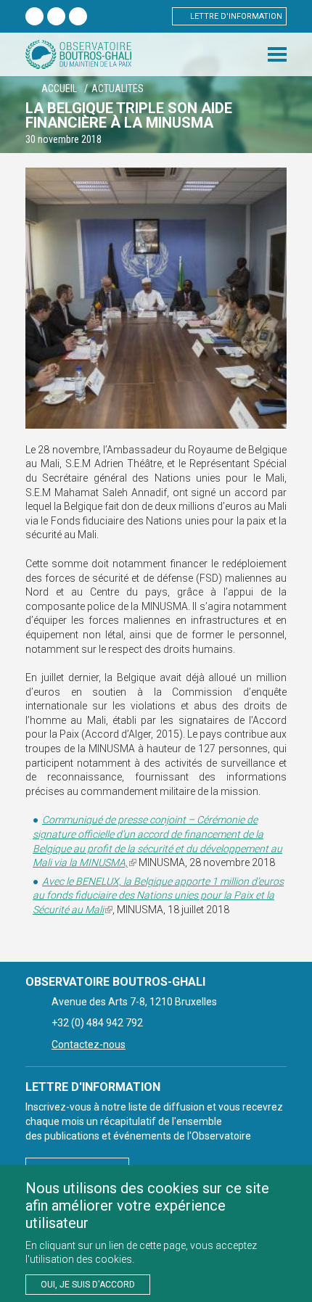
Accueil (59, 88)
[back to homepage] (78, 54)
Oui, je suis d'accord (88, 1285)
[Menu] (277, 54)
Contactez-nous (89, 1044)
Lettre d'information (236, 16)
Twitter (56, 16)
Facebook (34, 16)
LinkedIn (78, 16)
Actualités (117, 88)
